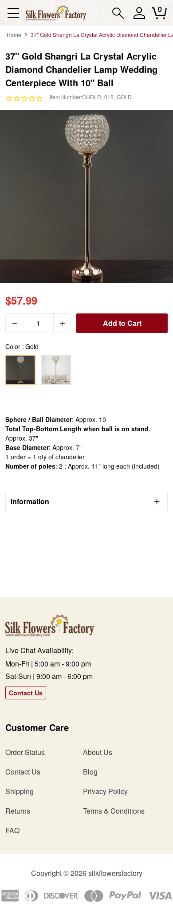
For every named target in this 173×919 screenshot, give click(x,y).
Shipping (19, 791)
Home (14, 34)
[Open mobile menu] (13, 13)
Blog (90, 772)
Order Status (25, 752)
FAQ (12, 830)
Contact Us (26, 693)
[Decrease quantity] (14, 323)
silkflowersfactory (115, 873)
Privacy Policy (105, 791)
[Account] (139, 17)
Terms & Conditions (114, 811)
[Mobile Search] (118, 13)
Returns (17, 811)
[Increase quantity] (62, 323)
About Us (97, 752)
